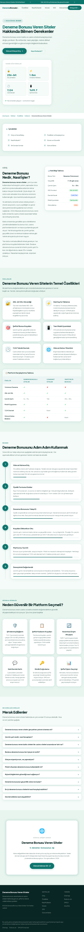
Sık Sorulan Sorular (15, 145)
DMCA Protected (23, 927)
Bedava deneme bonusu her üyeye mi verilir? (42, 752)
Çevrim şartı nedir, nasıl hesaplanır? (42, 737)
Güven (47, 8)
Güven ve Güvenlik (52, 140)
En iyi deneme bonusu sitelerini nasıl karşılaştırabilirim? (42, 789)
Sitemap (67, 896)
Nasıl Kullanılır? (36, 51)
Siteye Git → (74, 8)
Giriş (43, 896)
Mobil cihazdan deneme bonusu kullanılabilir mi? (42, 767)
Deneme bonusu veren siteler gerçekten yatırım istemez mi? (42, 729)
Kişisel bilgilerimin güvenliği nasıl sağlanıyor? (42, 774)
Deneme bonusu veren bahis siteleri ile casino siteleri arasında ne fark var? (42, 744)
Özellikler (25, 8)
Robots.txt (68, 899)
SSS (54, 8)
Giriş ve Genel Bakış (16, 135)
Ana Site (67, 906)
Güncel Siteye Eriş (13, 51)
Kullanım (27, 116)
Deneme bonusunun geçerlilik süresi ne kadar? (42, 782)
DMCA (66, 902)
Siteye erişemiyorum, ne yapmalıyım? (42, 759)
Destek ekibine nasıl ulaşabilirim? (42, 797)
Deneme (9, 8)
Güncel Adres (64, 8)
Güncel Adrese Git (40, 866)
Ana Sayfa (5, 116)
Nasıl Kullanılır (36, 8)
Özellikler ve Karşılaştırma (54, 135)
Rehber (13, 116)
